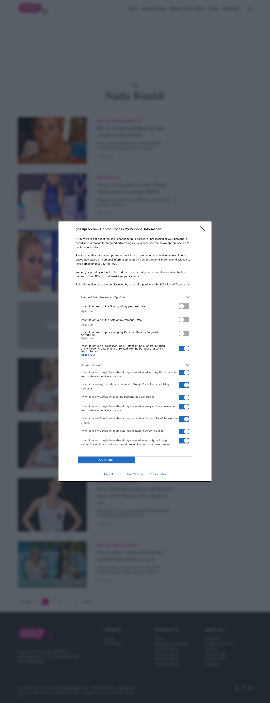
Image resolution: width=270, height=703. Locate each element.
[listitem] (135, 297)
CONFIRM (106, 459)
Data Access (135, 474)
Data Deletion (112, 474)
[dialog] (135, 351)
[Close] (203, 229)
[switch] (184, 306)
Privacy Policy (157, 474)
